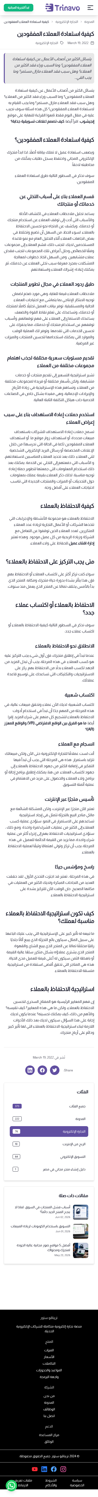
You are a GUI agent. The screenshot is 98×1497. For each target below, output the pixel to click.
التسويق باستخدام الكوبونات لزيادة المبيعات (40, 1226)
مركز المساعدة (49, 1435)
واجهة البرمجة (49, 1377)
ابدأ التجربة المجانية (18, 7)
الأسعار (49, 1357)
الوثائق (49, 1441)
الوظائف (49, 1409)
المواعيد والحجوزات (49, 1370)
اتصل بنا (49, 1416)
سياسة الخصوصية (77, 1482)
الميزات (49, 1350)
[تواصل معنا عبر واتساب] (11, 1485)
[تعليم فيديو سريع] (35, 1469)
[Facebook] (54, 1469)
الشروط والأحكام (51, 1482)
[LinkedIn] (44, 1469)
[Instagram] (63, 1469)
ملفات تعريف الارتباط (23, 1482)
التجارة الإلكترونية (46, 43)
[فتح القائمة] (90, 7)
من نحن (49, 1396)
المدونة (89, 22)
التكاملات (49, 1363)
